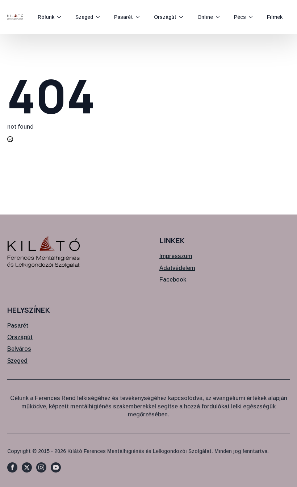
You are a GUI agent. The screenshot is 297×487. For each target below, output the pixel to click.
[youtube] (56, 467)
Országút (165, 17)
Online (205, 17)
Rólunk (46, 17)
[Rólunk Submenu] (61, 17)
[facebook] (12, 467)
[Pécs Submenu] (253, 17)
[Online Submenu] (220, 17)
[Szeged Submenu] (100, 17)
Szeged (84, 17)
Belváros (19, 349)
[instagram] (41, 467)
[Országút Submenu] (183, 17)
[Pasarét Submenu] (140, 17)
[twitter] (27, 467)
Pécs (240, 17)
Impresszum (175, 256)
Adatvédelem (177, 268)
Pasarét (123, 17)
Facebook (172, 279)
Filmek (275, 17)
